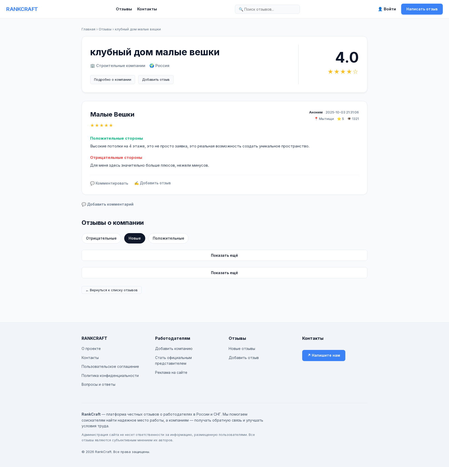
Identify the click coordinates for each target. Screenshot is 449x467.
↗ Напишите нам (323, 355)
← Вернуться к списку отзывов (111, 290)
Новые (135, 238)
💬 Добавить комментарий (108, 204)
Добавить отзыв (156, 79)
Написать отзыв (422, 9)
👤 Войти (387, 8)
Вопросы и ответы (98, 384)
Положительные (168, 238)
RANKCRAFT (22, 9)
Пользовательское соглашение (110, 366)
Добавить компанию (174, 348)
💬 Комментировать (109, 183)
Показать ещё (224, 255)
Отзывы (124, 8)
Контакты (147, 8)
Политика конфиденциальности (110, 375)
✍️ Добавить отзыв (152, 183)
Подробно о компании (112, 79)
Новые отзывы (242, 348)
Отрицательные (101, 238)
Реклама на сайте (171, 372)
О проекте (91, 348)
